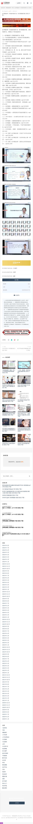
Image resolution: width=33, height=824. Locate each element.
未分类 (4, 760)
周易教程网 (8, 7)
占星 (3, 744)
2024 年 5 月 (5, 608)
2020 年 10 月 (6, 707)
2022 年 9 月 (5, 654)
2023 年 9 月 (5, 626)
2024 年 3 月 (5, 612)
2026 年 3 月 (5, 557)
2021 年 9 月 (5, 682)
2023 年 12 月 (6, 619)
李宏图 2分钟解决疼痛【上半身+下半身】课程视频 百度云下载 (8, 386)
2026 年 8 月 (5, 545)
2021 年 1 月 (5, 700)
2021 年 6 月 (5, 689)
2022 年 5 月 (5, 663)
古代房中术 (5, 746)
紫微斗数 (4, 776)
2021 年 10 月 (6, 679)
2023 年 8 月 (5, 628)
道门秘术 (4, 781)
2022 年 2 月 (5, 670)
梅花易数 (4, 764)
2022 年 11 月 (6, 649)
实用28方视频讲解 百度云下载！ (10, 495)
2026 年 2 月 (5, 559)
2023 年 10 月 (6, 624)
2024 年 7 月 (5, 603)
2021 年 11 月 (6, 677)
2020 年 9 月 (5, 709)
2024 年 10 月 (6, 596)
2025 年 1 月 (5, 589)
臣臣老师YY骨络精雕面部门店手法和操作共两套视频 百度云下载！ (8, 430)
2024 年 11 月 (6, 594)
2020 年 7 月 (5, 714)
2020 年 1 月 (5, 719)
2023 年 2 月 (5, 642)
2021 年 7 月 (5, 686)
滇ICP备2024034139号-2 (11, 817)
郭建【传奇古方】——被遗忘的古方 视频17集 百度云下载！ (24, 415)
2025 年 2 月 (5, 587)
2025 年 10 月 (6, 568)
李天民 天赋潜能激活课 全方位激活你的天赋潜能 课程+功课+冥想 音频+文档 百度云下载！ (16, 492)
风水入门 (4, 783)
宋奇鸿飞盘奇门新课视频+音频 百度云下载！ (13, 497)
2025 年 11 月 (6, 566)
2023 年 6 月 (5, 633)
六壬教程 (4, 739)
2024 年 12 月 (6, 591)
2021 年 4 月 (5, 693)
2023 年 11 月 (6, 621)
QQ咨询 (17, 295)
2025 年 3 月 (5, 584)
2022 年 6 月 (5, 661)
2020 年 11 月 (6, 705)
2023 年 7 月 (5, 631)
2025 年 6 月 (5, 577)
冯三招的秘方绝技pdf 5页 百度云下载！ (12, 489)
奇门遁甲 (4, 751)
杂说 (3, 762)
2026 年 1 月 (5, 561)
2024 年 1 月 (5, 617)
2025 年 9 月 (5, 571)
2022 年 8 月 (5, 656)
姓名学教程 (5, 753)
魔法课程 (4, 788)
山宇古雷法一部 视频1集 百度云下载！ (8, 349)
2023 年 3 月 (5, 640)
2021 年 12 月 (6, 675)
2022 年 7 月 (5, 658)
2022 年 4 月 (5, 665)
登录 (22, 461)
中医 (13, 7)
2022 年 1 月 (5, 672)
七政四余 (4, 727)
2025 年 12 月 (6, 564)
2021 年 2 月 (5, 698)
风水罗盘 (4, 785)
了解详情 (17, 806)
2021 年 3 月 (5, 695)
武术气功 (4, 767)
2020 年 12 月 (6, 702)
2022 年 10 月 (6, 652)
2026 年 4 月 (5, 554)
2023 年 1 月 (5, 645)
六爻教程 (4, 741)
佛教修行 (4, 732)
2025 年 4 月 (5, 582)
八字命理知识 (5, 737)
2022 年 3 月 (5, 668)
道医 (3, 778)
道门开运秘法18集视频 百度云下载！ (24, 349)
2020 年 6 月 (5, 716)
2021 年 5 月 (5, 691)
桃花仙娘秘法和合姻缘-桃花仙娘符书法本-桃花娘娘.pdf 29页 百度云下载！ (16, 486)
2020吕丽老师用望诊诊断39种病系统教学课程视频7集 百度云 (24, 430)
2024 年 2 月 (5, 614)
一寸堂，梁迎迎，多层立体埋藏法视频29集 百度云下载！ (24, 371)
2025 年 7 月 (5, 575)
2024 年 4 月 (5, 610)
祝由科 (4, 771)
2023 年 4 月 (5, 638)
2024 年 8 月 (5, 601)
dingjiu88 (4, 506)
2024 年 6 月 (5, 605)
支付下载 (16, 279)
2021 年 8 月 (5, 684)
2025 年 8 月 (5, 573)
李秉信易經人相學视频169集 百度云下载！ (13, 520)
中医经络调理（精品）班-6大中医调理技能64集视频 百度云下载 (8, 371)
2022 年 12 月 (6, 647)
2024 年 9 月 (5, 598)
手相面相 (4, 755)
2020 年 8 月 (5, 712)
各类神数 (4, 748)
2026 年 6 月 (5, 550)
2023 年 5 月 (5, 635)
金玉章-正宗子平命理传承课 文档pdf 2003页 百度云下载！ (16, 534)
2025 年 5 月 (5, 580)
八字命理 (4, 734)
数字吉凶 (4, 758)
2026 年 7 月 (5, 547)
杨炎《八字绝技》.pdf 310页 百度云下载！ (13, 507)
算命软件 (4, 774)
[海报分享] (18, 340)
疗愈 (3, 769)
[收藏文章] (8, 340)
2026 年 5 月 (5, 552)
